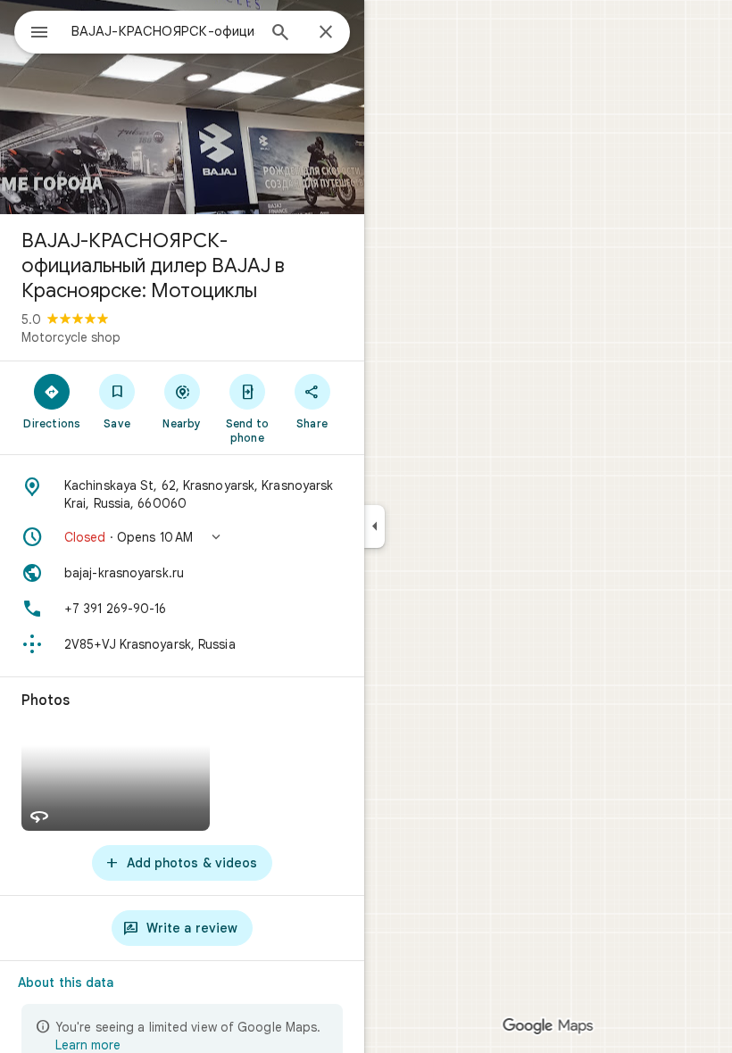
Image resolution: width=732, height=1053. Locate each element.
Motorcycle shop (71, 337)
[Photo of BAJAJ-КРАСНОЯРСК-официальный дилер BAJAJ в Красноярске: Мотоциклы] (182, 107)
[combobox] (163, 31)
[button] (182, 537)
